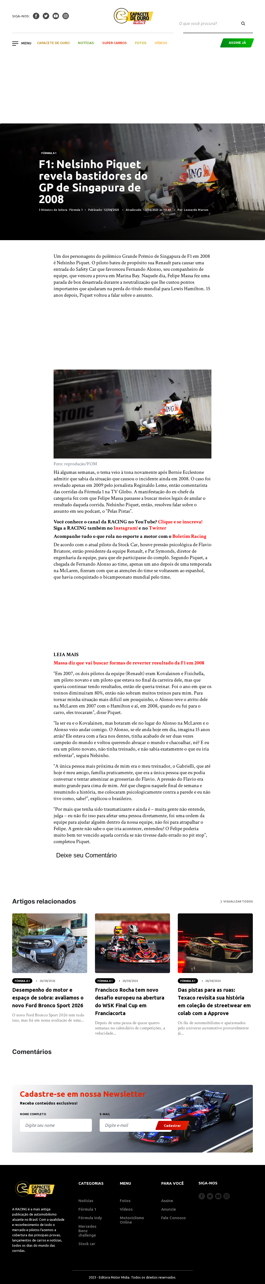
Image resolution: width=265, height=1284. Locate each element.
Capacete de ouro (53, 43)
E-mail (105, 1114)
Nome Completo (33, 1114)
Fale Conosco (173, 1218)
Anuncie (168, 1209)
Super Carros (114, 43)
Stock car (86, 1243)
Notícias (86, 43)
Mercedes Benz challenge (87, 1230)
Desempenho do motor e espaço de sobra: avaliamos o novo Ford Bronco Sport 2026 (48, 997)
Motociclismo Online (132, 1220)
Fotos (140, 43)
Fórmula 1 (48, 153)
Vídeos (161, 43)
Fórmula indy (90, 1218)
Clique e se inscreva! (180, 521)
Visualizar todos (237, 901)
